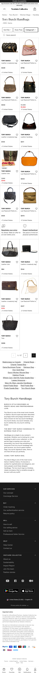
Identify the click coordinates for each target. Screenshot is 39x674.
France (6, 661)
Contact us (7, 548)
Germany (30, 661)
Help (5, 541)
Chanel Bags (29, 362)
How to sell (7, 524)
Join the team (8, 569)
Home (4, 15)
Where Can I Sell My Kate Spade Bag (18, 377)
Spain (17, 663)
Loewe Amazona (18, 380)
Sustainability (8, 562)
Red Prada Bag (27, 385)
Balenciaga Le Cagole (12, 362)
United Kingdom (13, 661)
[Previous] (14, 355)
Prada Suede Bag (11, 388)
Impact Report (8, 565)
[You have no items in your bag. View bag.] (34, 9)
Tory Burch (13, 15)
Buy (4, 503)
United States (23, 661)
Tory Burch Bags (28, 388)
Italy (22, 663)
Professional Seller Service (13, 534)
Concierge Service (10, 496)
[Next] (25, 355)
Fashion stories (9, 572)
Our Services (9, 489)
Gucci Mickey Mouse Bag (18, 372)
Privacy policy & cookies (18, 605)
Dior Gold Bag (18, 370)
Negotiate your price (9, 230)
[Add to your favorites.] (17, 61)
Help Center (8, 545)
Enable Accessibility (19, 1)
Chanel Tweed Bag (18, 364)
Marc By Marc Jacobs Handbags (18, 383)
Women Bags (25, 15)
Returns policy (9, 513)
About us (6, 559)
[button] (34, 9)
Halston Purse (18, 375)
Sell (5, 520)
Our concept (8, 493)
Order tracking (9, 507)
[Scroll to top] (34, 355)
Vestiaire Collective (12, 555)
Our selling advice (10, 527)
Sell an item (7, 531)
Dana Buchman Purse (12, 367)
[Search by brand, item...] (4, 9)
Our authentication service (13, 510)
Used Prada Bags (11, 385)
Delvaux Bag (29, 367)
